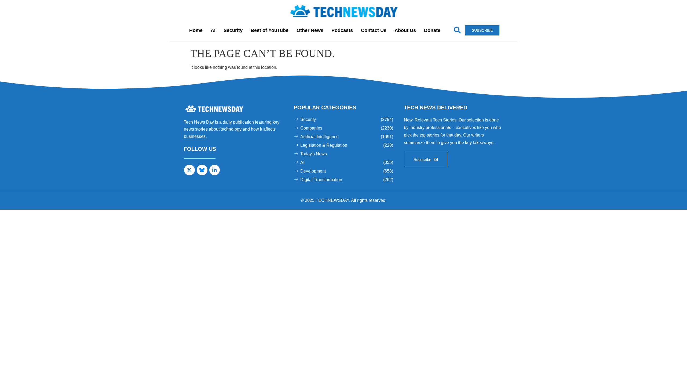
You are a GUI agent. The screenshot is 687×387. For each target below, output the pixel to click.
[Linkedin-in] (214, 170)
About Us (405, 30)
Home (196, 30)
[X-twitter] (189, 170)
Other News (310, 30)
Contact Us (373, 30)
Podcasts (342, 30)
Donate (432, 30)
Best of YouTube (269, 30)
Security (233, 30)
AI (213, 30)
